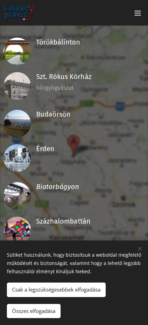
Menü (138, 13)
